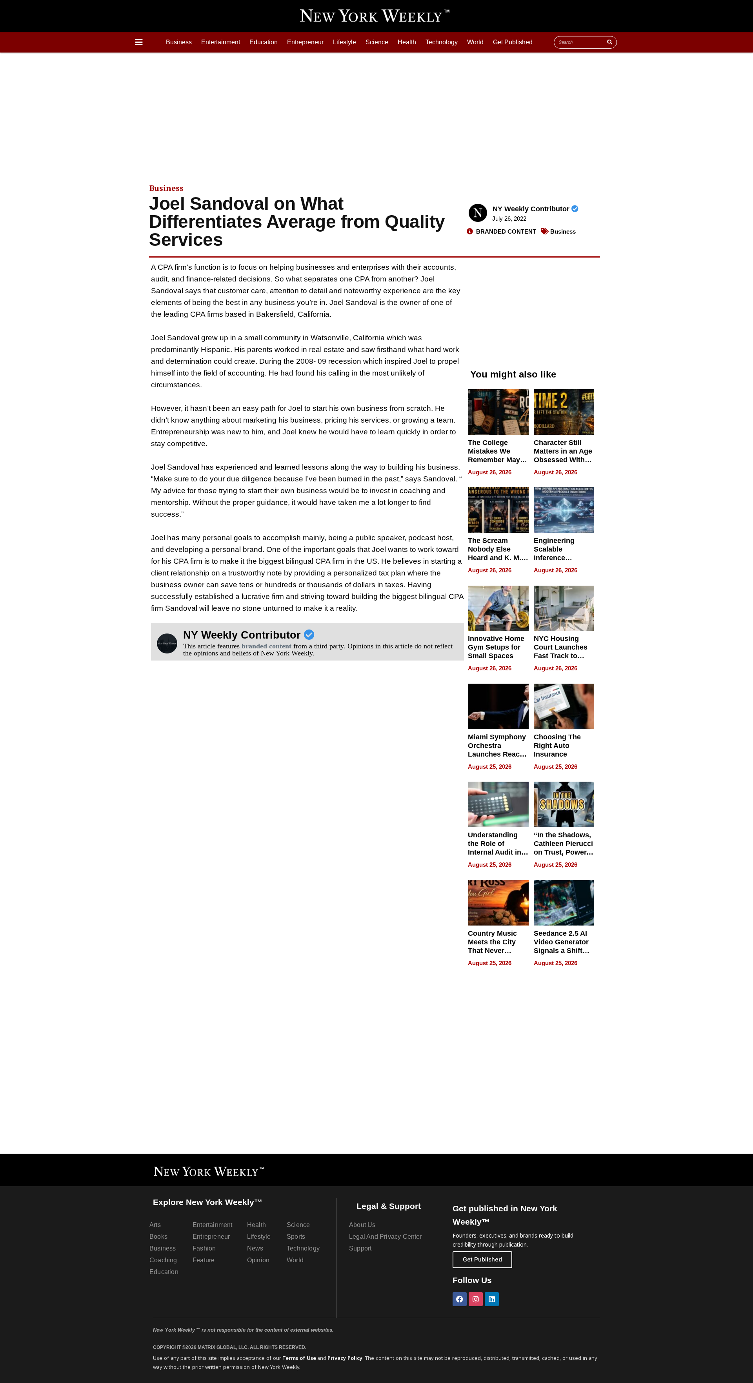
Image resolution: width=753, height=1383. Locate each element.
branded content (266, 646)
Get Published (513, 42)
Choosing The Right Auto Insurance (557, 745)
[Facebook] (460, 1299)
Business (179, 42)
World (475, 42)
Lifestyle (344, 42)
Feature (204, 1260)
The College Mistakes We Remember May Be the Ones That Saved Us (497, 460)
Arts (155, 1224)
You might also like (513, 374)
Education (263, 42)
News (255, 1248)
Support (360, 1248)
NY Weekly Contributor (532, 209)
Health (407, 42)
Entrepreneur (305, 42)
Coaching (163, 1260)
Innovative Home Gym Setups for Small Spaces (496, 647)
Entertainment (220, 42)
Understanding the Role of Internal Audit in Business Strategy (494, 852)
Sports (296, 1236)
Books (158, 1236)
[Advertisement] (376, 111)
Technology (442, 42)
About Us (362, 1224)
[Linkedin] (492, 1299)
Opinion (258, 1260)
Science (377, 42)
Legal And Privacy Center (385, 1236)
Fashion (204, 1248)
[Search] (609, 42)
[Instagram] (476, 1299)
